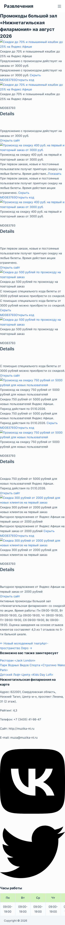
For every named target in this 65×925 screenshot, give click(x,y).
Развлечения (18, 6)
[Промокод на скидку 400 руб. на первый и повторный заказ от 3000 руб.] (32, 147)
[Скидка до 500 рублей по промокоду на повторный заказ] (32, 274)
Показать (54, 173)
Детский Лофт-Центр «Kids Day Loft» (26, 674)
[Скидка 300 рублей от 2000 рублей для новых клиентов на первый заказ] (32, 500)
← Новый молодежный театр (21, 643)
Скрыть (35, 75)
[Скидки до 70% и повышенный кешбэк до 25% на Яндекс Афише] (32, 44)
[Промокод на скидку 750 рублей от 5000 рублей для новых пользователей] (32, 382)
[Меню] (59, 6)
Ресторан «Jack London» (17, 660)
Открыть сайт (10, 140)
